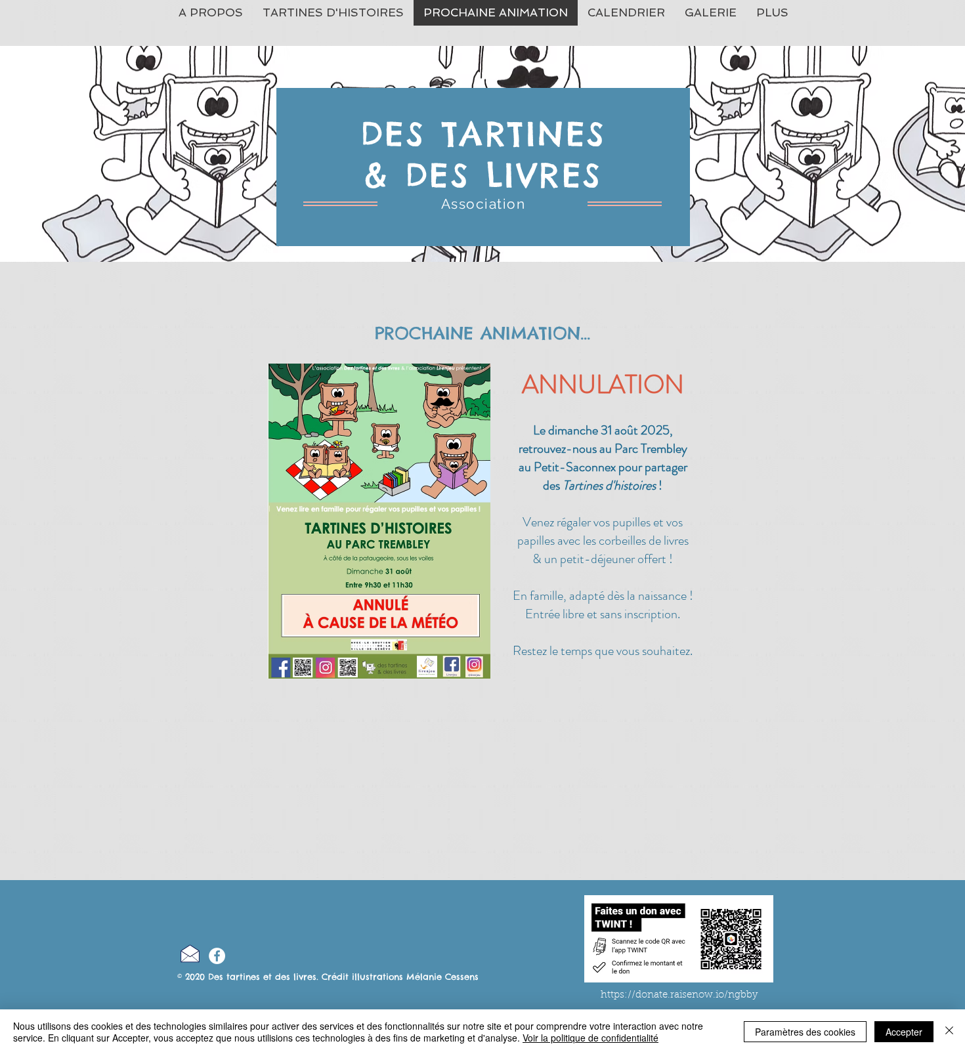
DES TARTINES (483, 133)
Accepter (904, 1031)
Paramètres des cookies (805, 1031)
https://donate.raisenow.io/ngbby (679, 995)
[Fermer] (949, 1031)
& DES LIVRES (483, 175)
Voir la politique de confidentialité (590, 1037)
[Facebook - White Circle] (217, 956)
